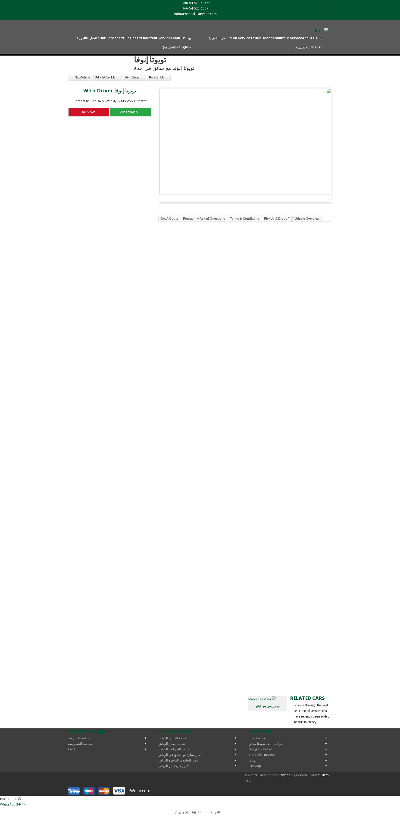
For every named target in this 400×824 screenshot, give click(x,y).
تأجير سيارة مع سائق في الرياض (180, 754)
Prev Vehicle (156, 77)
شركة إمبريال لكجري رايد (302, 235)
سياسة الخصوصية (80, 743)
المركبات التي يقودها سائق (266, 743)
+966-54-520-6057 (196, 2)
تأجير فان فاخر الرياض (173, 766)
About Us (309, 38)
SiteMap (255, 766)
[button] (13, 804)
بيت (319, 38)
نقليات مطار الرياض (171, 743)
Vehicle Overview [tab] (306, 218)
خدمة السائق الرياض (172, 738)
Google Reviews (261, 749)
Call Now (87, 112)
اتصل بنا (223, 38)
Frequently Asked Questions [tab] (204, 218)
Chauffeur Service (287, 38)
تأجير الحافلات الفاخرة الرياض (178, 760)
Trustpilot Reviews (262, 754)
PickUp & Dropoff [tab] (277, 218)
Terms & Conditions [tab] (244, 218)
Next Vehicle (82, 77)
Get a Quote (132, 77)
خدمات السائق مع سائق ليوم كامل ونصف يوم (301, 533)
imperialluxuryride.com (262, 775)
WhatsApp (129, 112)
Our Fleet (262, 38)
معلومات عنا (257, 738)
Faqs (71, 749)
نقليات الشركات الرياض (174, 749)
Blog (252, 760)
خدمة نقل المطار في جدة (314, 487)
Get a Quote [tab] (169, 218)
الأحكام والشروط (79, 738)
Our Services (241, 38)
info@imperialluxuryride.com (196, 14)
